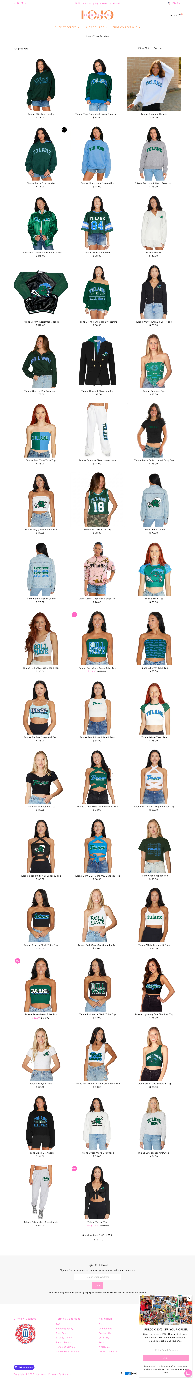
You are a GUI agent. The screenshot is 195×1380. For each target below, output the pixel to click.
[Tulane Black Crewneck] (41, 1122)
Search (102, 1342)
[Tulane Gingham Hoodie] (154, 84)
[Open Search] (171, 15)
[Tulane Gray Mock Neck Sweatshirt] (154, 153)
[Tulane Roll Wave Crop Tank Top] (41, 638)
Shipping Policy (64, 1328)
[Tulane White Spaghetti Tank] (154, 915)
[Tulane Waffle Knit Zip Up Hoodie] (154, 291)
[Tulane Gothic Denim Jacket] (41, 568)
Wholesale (104, 1347)
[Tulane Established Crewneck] (154, 1122)
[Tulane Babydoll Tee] (41, 1053)
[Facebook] (15, 3)
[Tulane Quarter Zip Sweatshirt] (41, 361)
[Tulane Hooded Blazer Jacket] (97, 361)
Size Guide (62, 1333)
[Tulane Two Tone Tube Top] (41, 430)
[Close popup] (189, 1298)
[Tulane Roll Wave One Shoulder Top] (97, 915)
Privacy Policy (64, 1337)
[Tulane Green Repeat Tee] (154, 845)
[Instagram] (18, 3)
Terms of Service (65, 1347)
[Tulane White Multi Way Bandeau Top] (154, 776)
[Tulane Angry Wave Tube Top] (41, 499)
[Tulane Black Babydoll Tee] (41, 776)
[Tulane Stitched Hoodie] (41, 84)
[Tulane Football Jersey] (97, 222)
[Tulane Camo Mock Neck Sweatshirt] (97, 568)
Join (97, 1285)
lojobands (40, 1374)
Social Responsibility (67, 1351)
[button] (188, 1373)
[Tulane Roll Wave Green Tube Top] (97, 638)
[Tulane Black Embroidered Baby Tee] (154, 430)
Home (88, 36)
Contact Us (105, 1333)
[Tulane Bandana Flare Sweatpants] (97, 430)
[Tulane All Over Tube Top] (154, 638)
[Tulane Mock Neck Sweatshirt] (97, 153)
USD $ (174, 3)
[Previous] (59, 3)
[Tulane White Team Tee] (154, 707)
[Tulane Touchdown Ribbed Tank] (97, 707)
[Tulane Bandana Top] (154, 361)
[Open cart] (180, 15)
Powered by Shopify (59, 1374)
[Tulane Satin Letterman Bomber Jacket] (41, 222)
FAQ (58, 1324)
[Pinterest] (22, 3)
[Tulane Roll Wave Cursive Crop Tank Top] (97, 1053)
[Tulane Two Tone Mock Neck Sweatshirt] (97, 84)
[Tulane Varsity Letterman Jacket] (41, 291)
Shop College (95, 27)
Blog (101, 1324)
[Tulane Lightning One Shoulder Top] (154, 984)
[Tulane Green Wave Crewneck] (97, 1122)
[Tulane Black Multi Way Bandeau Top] (41, 845)
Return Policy (63, 1342)
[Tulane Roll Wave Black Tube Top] (97, 984)
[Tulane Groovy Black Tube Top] (41, 915)
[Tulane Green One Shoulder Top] (154, 1053)
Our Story (104, 1337)
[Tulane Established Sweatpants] (41, 1192)
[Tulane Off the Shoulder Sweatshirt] (97, 291)
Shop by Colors (66, 27)
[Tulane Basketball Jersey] (97, 499)
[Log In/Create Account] (175, 15)
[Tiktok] (25, 3)
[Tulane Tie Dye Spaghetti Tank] (41, 707)
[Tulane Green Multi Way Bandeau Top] (97, 776)
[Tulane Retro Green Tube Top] (41, 984)
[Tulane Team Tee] (154, 568)
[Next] (136, 3)
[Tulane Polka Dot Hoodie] (41, 153)
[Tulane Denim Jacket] (154, 499)
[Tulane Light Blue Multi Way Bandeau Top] (97, 845)
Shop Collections (125, 27)
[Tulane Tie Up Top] (97, 1192)
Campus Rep (105, 1328)
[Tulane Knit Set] (154, 222)
